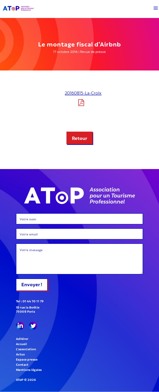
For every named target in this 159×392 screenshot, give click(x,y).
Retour (79, 137)
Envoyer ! (31, 284)
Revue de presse (93, 51)
